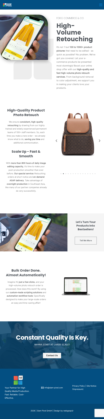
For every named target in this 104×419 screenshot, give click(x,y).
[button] (63, 173)
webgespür (68, 411)
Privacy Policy (78, 386)
